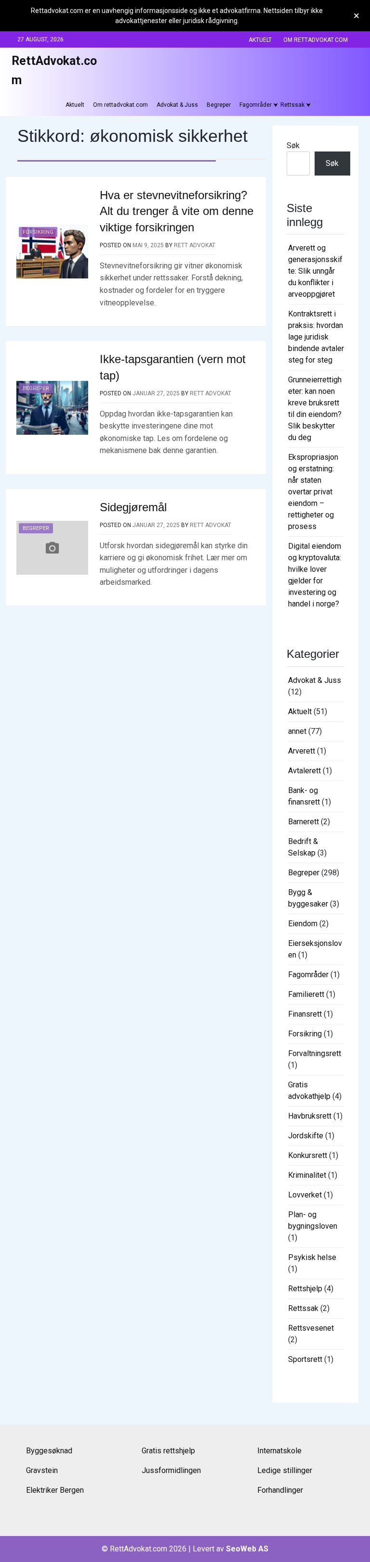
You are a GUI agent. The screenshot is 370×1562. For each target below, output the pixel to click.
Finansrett (305, 1014)
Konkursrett (307, 1155)
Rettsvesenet (311, 1328)
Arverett (301, 751)
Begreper (219, 104)
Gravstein (42, 1470)
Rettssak (292, 104)
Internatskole (279, 1450)
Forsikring (38, 232)
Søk (293, 145)
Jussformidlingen (171, 1470)
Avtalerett (304, 770)
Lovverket (305, 1194)
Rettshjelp (305, 1288)
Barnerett (303, 821)
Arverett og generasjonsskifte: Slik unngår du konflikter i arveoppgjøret (315, 271)
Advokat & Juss (177, 104)
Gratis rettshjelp (168, 1450)
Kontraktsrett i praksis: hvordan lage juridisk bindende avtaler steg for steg (316, 337)
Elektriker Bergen (55, 1490)
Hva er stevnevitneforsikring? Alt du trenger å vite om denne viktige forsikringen (176, 211)
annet (297, 731)
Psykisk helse (312, 1257)
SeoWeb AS (247, 1548)
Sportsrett (305, 1359)
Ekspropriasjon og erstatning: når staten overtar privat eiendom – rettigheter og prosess (313, 492)
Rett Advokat (194, 245)
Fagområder (255, 104)
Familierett (306, 994)
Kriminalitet (307, 1175)
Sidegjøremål (133, 507)
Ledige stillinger (284, 1470)
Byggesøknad (49, 1450)
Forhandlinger (280, 1490)
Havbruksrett (309, 1116)
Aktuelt (260, 40)
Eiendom (302, 923)
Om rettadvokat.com (315, 40)
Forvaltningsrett (314, 1053)
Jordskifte (305, 1135)
